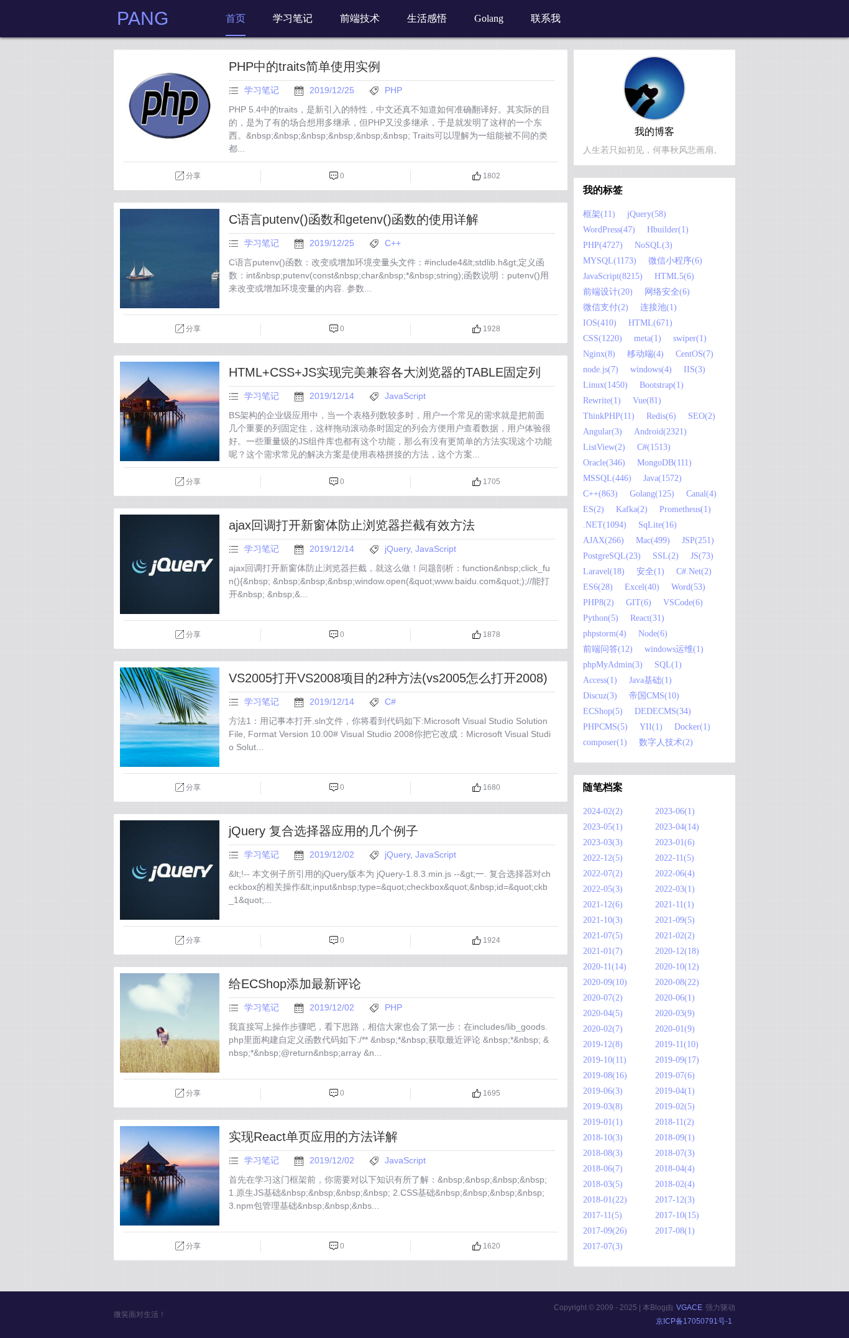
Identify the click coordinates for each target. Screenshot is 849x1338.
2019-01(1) (603, 1122)
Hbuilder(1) (668, 229)
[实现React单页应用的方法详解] (169, 1176)
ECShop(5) (603, 711)
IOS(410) (600, 323)
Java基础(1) (650, 680)
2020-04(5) (603, 1013)
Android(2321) (660, 431)
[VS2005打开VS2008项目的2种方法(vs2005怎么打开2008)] (169, 717)
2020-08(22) (677, 982)
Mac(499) (653, 540)
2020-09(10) (605, 982)
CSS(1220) (602, 338)
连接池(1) (658, 307)
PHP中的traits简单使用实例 (304, 66)
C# (390, 702)
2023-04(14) (677, 827)
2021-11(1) (674, 904)
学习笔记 (261, 90)
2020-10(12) (677, 966)
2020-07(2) (603, 997)
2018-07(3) (675, 1153)
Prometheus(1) (685, 509)
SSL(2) (666, 556)
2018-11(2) (674, 1122)
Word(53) (688, 587)
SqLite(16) (657, 524)
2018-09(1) (675, 1137)
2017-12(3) (675, 1199)
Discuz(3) (600, 695)
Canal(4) (701, 493)
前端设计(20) (608, 291)
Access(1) (600, 680)
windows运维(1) (674, 649)
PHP (393, 90)
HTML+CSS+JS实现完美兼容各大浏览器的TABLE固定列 (385, 372)
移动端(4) (645, 354)
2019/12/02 (333, 854)
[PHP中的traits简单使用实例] (169, 105)
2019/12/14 (333, 396)
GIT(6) (638, 602)
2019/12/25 (333, 90)
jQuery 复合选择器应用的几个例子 (323, 831)
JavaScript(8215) (613, 276)
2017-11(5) (602, 1215)
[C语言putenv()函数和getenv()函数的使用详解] (169, 258)
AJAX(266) (603, 540)
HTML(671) (650, 323)
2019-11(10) (677, 1044)
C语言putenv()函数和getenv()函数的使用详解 (354, 219)
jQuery (397, 549)
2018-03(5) (603, 1184)
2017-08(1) (675, 1230)
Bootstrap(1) (662, 385)
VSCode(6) (683, 602)
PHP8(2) (598, 602)
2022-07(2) (603, 873)
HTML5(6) (674, 276)
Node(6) (653, 633)
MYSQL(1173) (609, 260)
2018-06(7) (603, 1168)
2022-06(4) (675, 873)
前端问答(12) (608, 649)
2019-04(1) (675, 1091)
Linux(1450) (605, 385)
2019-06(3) (603, 1091)
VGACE (689, 1307)
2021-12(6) (603, 904)
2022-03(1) (675, 889)
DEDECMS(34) (663, 711)
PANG (142, 18)
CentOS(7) (695, 354)
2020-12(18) (677, 951)
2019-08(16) (605, 1075)
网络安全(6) (667, 291)
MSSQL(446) (607, 478)
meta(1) (647, 338)
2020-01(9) (675, 1028)
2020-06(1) (675, 997)
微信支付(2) (605, 307)
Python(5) (600, 618)
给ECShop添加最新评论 (295, 984)
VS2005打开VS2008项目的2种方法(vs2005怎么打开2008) (388, 678)
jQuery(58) (646, 214)
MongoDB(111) (664, 462)
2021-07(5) (603, 935)
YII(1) (651, 726)
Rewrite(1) (602, 400)
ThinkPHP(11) (609, 416)
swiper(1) (690, 338)
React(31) (647, 618)
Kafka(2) (632, 509)
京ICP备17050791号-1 (694, 1321)
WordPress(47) (609, 229)
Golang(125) (652, 493)
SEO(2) (701, 416)
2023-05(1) (603, 827)
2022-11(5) (674, 858)
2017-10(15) (677, 1215)
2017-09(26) (605, 1230)
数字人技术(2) (666, 742)
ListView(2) (604, 447)
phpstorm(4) (604, 633)
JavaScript (405, 396)
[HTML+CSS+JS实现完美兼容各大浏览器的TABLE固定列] (169, 411)
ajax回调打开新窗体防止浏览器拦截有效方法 (352, 525)
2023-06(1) (675, 811)
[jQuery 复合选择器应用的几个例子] (169, 870)
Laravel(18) (604, 571)
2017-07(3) (603, 1246)
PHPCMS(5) (605, 726)
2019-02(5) (675, 1106)
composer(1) (605, 742)
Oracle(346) (604, 462)
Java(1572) (662, 478)
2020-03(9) (675, 1013)
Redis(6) (661, 416)
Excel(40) (642, 587)
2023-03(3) (603, 842)
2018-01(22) (605, 1199)
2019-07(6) (675, 1075)
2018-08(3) (603, 1153)
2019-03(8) (603, 1106)
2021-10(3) (603, 920)
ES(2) (593, 509)
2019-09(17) (677, 1060)
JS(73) (702, 556)
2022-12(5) (603, 858)
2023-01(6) (675, 842)
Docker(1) (692, 726)
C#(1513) (654, 447)
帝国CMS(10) (654, 695)
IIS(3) (694, 369)
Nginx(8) (599, 354)
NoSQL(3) (653, 245)
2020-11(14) (604, 966)
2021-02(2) (675, 935)
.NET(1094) (604, 524)
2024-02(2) (603, 811)
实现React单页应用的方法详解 (313, 1136)
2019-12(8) (603, 1044)
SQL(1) (668, 664)
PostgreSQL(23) (612, 556)
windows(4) (651, 369)
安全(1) (650, 571)
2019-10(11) (604, 1060)
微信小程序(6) (675, 260)
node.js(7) (600, 369)
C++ (393, 243)
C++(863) (600, 493)
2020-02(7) (603, 1028)
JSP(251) (698, 540)
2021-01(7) (603, 951)
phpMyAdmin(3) (613, 664)
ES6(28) (598, 587)
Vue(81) (647, 400)
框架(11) (599, 214)
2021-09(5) (675, 920)
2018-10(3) (603, 1137)
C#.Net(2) (694, 571)
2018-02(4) (675, 1184)
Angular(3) (602, 431)
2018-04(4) (675, 1168)
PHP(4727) (603, 245)
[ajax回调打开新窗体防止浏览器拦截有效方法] (169, 564)
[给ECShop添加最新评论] (169, 1023)
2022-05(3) (603, 889)
